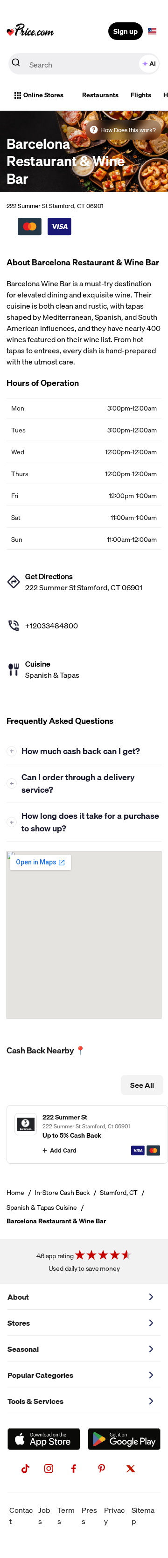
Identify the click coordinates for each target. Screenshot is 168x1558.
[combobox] (84, 63)
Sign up (125, 31)
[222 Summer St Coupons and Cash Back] (87, 1134)
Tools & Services (35, 1401)
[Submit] (16, 64)
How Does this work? (128, 130)
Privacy (114, 1515)
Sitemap (143, 1515)
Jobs (44, 1515)
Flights (141, 95)
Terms (66, 1515)
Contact (21, 1515)
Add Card (63, 1150)
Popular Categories (40, 1375)
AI (152, 64)
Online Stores (43, 95)
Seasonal (23, 1349)
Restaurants (100, 95)
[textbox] (152, 31)
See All (142, 1085)
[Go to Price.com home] (30, 31)
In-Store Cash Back (62, 1192)
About (18, 1297)
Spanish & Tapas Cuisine (42, 1207)
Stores (18, 1323)
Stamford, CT (119, 1192)
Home (15, 1192)
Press (89, 1515)
